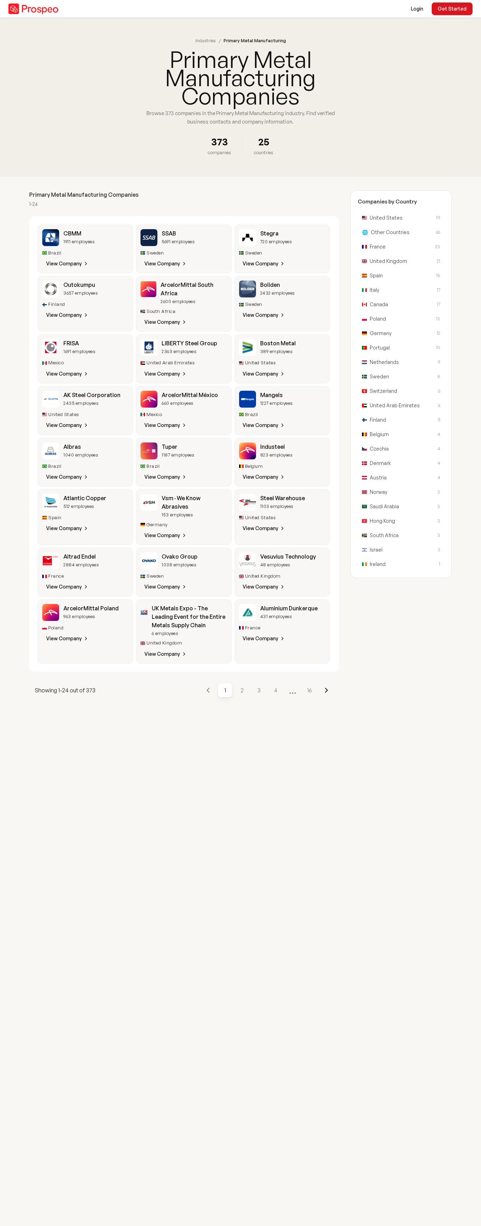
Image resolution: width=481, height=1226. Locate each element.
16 (309, 690)
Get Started (452, 9)
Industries (205, 40)
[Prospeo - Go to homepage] (33, 9)
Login (417, 9)
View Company (64, 263)
